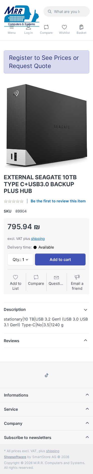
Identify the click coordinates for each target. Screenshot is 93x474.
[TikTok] (46, 375)
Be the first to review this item (58, 201)
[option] (46, 126)
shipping (38, 238)
